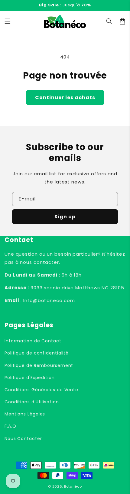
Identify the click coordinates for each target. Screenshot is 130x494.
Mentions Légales (25, 414)
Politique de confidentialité (37, 353)
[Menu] (7, 21)
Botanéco (73, 486)
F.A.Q (10, 426)
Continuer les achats (65, 97)
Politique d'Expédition (30, 378)
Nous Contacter (23, 438)
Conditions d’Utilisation (32, 402)
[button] (109, 21)
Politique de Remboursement (39, 365)
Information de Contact (33, 341)
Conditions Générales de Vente (41, 390)
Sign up (65, 216)
